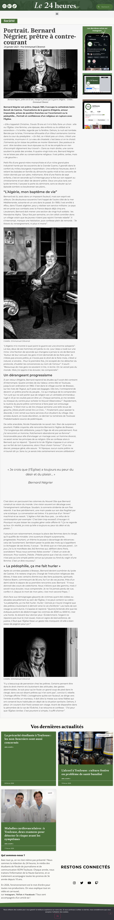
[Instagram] (4, 6)
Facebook (30, 894)
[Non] (110, 913)
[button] (57, 13)
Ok (57, 916)
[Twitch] (9, 6)
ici (28, 898)
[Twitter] (81, 882)
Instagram (10, 894)
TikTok (19, 894)
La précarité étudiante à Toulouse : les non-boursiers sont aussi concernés (27, 739)
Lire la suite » (9, 747)
